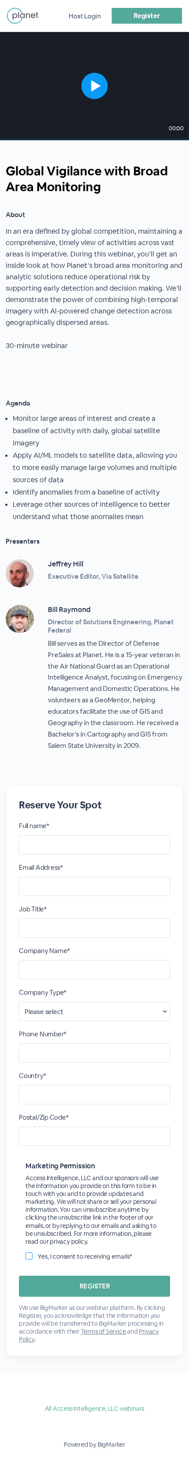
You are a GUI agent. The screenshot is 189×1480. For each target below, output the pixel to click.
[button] (94, 86)
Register (147, 15)
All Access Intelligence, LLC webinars (95, 1408)
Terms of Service (103, 1331)
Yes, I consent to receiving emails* (85, 1256)
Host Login (85, 16)
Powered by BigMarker (94, 1444)
